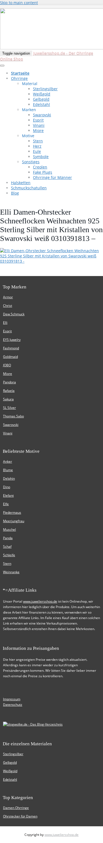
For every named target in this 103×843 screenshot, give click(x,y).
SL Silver (9, 407)
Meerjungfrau (13, 521)
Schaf (7, 546)
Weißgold (41, 94)
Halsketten (20, 182)
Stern (38, 141)
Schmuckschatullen (29, 187)
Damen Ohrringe (16, 807)
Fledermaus (12, 512)
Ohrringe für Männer (52, 177)
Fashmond (11, 348)
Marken (29, 109)
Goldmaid (10, 356)
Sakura (8, 399)
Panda (8, 538)
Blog (15, 193)
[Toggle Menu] (2, 65)
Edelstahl (41, 104)
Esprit (38, 120)
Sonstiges (31, 161)
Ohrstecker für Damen (20, 816)
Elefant (8, 495)
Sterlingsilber (45, 88)
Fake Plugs (42, 172)
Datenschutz (12, 704)
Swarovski (42, 114)
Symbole (41, 156)
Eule (37, 151)
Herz (37, 146)
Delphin (9, 478)
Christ (7, 305)
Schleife (9, 555)
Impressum (11, 699)
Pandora (9, 382)
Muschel (9, 529)
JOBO (7, 365)
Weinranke (11, 572)
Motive (28, 135)
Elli (5, 322)
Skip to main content (19, 2)
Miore (38, 130)
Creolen (40, 167)
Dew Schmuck (13, 314)
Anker (7, 461)
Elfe (6, 504)
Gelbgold (41, 99)
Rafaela (9, 390)
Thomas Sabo (13, 416)
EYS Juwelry (12, 339)
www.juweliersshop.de (40, 601)
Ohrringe (19, 78)
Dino (6, 487)
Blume (8, 470)
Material (29, 83)
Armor (8, 297)
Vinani (38, 125)
